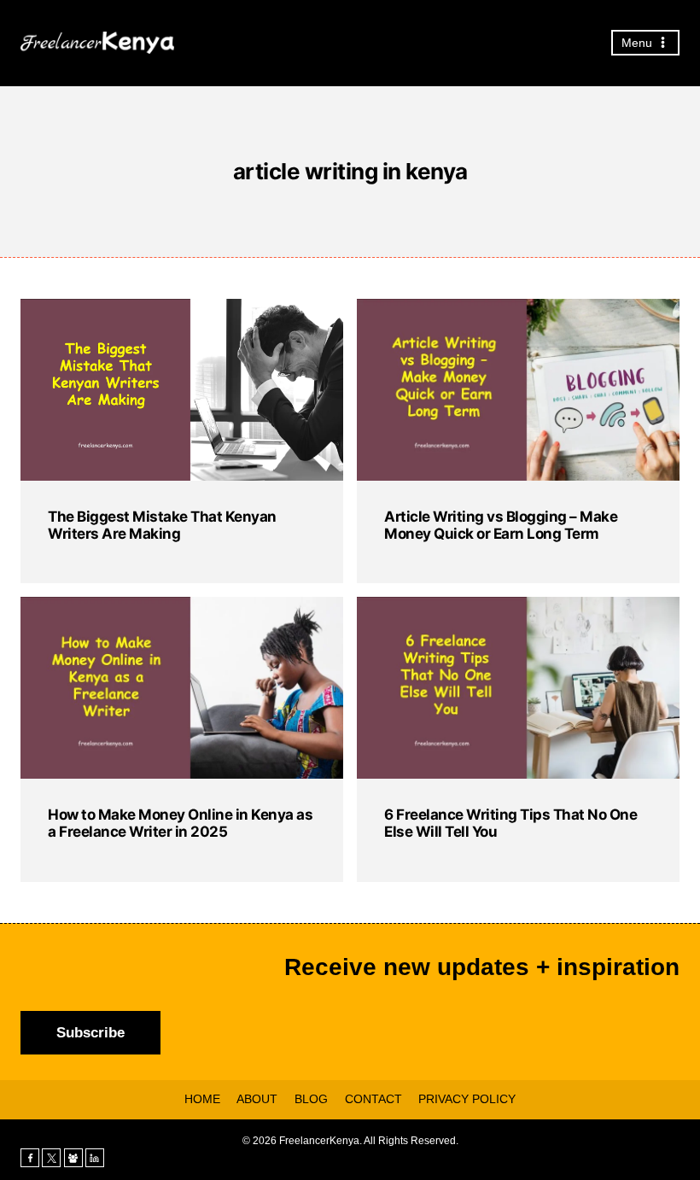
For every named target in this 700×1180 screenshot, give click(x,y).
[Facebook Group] (73, 1157)
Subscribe (90, 1033)
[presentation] (181, 390)
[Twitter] (51, 1157)
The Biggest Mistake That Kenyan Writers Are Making (162, 525)
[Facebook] (29, 1157)
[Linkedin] (94, 1157)
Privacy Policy (467, 1099)
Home (202, 1099)
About (256, 1099)
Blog (311, 1099)
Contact (373, 1099)
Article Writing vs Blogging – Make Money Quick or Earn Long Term (500, 525)
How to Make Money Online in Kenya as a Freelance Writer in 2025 (180, 823)
